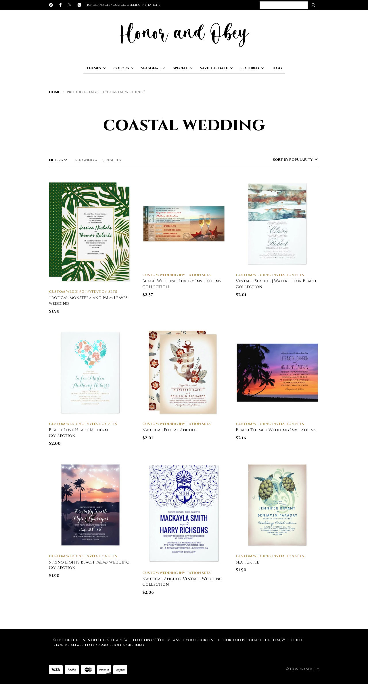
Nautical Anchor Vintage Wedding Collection (182, 581)
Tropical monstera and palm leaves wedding (88, 300)
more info (133, 645)
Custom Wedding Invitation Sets (83, 291)
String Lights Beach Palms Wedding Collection (89, 565)
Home (54, 92)
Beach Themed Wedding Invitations (276, 430)
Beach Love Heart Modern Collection (78, 432)
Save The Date (214, 68)
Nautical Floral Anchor (170, 430)
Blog (276, 68)
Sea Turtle (247, 562)
